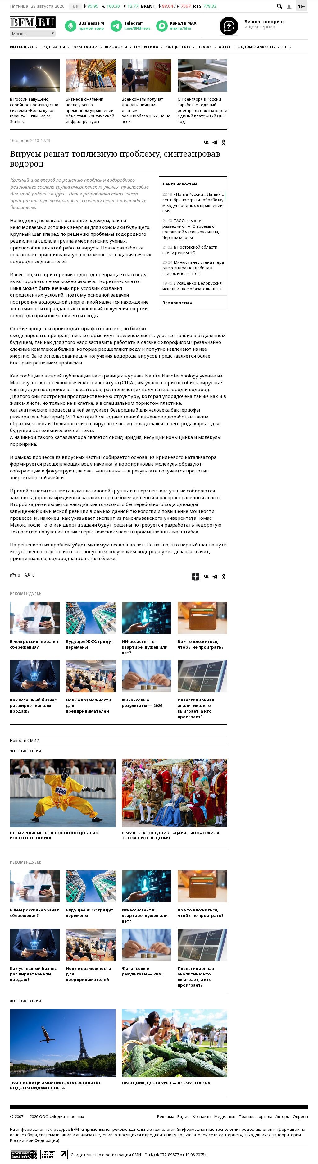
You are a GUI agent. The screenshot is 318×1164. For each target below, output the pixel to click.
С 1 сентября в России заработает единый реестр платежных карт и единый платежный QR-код (202, 110)
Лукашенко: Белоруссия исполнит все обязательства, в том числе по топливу (192, 288)
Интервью (21, 47)
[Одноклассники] (223, 142)
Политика (146, 47)
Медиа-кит (225, 1116)
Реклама (165, 1116)
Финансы (116, 47)
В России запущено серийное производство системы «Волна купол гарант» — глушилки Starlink (34, 110)
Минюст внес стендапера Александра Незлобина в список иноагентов (193, 267)
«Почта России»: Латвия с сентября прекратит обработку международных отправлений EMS (193, 202)
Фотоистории (25, 751)
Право (204, 47)
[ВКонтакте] (206, 142)
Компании (85, 47)
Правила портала (255, 1116)
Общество (178, 47)
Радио (183, 1116)
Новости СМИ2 (24, 740)
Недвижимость (256, 47)
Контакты (202, 1116)
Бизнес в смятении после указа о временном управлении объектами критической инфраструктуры (90, 110)
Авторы (282, 1116)
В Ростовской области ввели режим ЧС (189, 249)
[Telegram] (215, 142)
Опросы (300, 1116)
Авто (224, 47)
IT (284, 47)
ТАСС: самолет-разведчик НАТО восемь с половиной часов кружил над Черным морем (191, 229)
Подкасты (52, 47)
